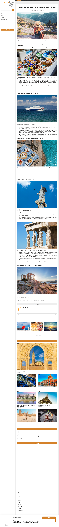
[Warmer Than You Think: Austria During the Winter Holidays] (37, 326)
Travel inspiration (4, 19)
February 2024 (20, 506)
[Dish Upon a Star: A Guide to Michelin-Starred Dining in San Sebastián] (47, 415)
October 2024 (20, 490)
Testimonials (3, 23)
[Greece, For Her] (23, 326)
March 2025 (19, 480)
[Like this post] (35, 304)
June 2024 (19, 498)
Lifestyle (2, 21)
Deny (49, 520)
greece (28, 300)
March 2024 (19, 504)
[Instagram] (53, 0)
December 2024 (20, 486)
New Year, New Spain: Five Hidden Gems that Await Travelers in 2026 (46, 388)
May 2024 (19, 500)
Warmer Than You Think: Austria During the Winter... (37, 332)
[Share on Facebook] (36, 304)
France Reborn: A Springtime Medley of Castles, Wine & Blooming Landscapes (26, 406)
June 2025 (19, 474)
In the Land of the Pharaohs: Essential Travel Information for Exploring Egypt (26, 423)
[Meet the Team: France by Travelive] (47, 398)
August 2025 (20, 470)
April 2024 (19, 502)
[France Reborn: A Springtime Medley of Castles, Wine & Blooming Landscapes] (26, 398)
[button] (18, 329)
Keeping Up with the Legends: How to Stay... (30, 0)
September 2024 (20, 492)
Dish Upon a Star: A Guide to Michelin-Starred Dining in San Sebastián (47, 423)
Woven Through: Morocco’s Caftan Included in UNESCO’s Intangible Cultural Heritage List (26, 388)
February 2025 (20, 482)
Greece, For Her (23, 331)
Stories (2, 15)
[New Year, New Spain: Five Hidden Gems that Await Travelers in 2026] (47, 380)
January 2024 (20, 508)
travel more (42, 300)
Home (2, 13)
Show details (14, 525)
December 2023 (20, 510)
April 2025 (19, 478)
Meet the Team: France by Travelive (44, 405)
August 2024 (20, 494)
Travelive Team (36, 10)
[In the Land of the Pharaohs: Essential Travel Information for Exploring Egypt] (26, 415)
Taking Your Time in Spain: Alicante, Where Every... (51, 332)
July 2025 (19, 472)
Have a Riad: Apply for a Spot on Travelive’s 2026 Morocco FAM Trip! (31, 371)
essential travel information (22, 300)
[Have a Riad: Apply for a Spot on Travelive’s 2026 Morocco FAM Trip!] (37, 356)
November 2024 (20, 488)
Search (13, 10)
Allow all (49, 517)
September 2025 (20, 468)
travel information (36, 300)
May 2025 (19, 476)
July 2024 (19, 496)
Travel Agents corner (5, 25)
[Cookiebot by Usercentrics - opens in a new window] (6, 525)
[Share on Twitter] (37, 304)
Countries (3, 17)
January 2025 (20, 484)
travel (31, 300)
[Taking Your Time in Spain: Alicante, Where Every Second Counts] (50, 326)
